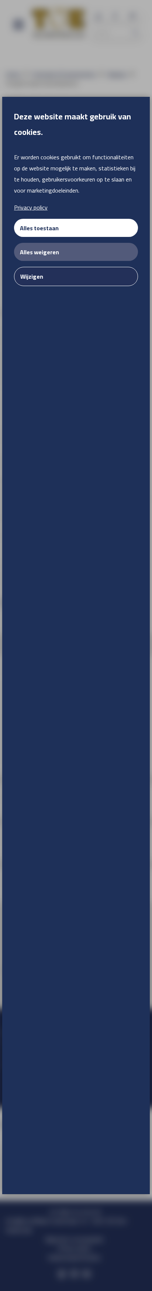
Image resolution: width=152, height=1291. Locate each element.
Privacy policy (31, 207)
